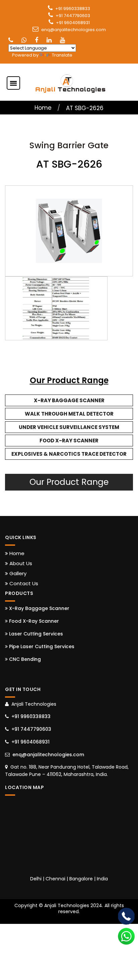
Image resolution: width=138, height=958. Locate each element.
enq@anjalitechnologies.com (73, 29)
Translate (62, 55)
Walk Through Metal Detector (69, 413)
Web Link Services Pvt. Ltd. (100, 917)
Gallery (17, 573)
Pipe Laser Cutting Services (41, 646)
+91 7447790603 (73, 15)
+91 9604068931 (73, 22)
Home (43, 108)
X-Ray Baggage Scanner (69, 400)
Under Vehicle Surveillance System (69, 427)
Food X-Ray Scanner (69, 440)
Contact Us (23, 583)
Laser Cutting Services (35, 633)
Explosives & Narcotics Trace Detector (69, 453)
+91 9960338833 (72, 8)
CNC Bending (24, 659)
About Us (20, 563)
